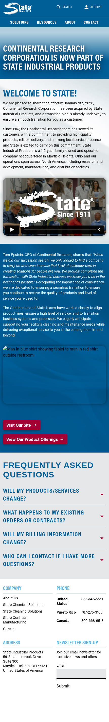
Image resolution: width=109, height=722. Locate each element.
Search (67, 7)
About (70, 22)
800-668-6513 (92, 620)
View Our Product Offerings (32, 439)
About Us (10, 598)
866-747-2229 (92, 599)
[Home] (18, 8)
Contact (91, 22)
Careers (9, 629)
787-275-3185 (91, 612)
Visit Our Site (18, 425)
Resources (47, 22)
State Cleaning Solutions (23, 611)
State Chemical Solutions (23, 604)
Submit (63, 685)
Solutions (19, 22)
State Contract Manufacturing (15, 619)
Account (96, 7)
